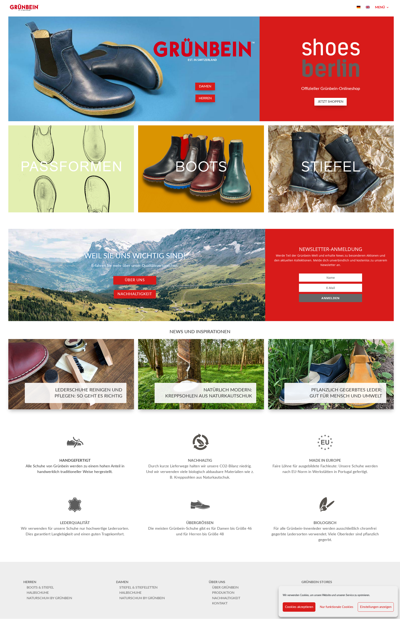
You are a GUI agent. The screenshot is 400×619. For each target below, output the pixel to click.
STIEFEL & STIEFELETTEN (138, 587)
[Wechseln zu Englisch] (368, 10)
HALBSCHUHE (38, 592)
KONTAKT (220, 603)
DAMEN (205, 86)
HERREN (205, 98)
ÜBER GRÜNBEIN (225, 587)
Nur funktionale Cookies (336, 607)
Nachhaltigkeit (135, 294)
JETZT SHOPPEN (330, 101)
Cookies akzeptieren (299, 607)
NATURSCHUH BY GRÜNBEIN (49, 598)
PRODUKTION (223, 592)
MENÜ (380, 7)
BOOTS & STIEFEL (40, 587)
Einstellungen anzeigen (375, 607)
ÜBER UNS (135, 280)
